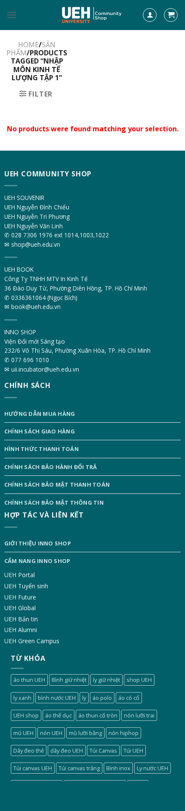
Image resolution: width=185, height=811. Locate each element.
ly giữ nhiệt (106, 680)
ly (84, 698)
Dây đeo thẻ (28, 750)
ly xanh (22, 698)
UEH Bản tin (21, 619)
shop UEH (139, 680)
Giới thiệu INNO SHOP (37, 543)
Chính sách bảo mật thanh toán (57, 484)
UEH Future (20, 597)
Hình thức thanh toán (41, 449)
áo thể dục (58, 715)
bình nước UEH (57, 698)
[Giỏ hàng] (171, 15)
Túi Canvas (103, 750)
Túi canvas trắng (79, 768)
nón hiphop (123, 733)
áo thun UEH (29, 680)
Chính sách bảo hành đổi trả (50, 467)
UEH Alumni (20, 630)
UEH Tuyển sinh (26, 586)
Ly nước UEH (152, 768)
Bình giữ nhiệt (69, 680)
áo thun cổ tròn (97, 715)
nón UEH (51, 733)
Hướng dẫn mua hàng (39, 414)
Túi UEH (133, 750)
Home (28, 44)
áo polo (102, 698)
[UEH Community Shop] (92, 15)
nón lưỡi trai (139, 715)
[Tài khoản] (150, 15)
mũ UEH (23, 733)
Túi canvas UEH (32, 768)
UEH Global (20, 608)
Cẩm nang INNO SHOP (37, 561)
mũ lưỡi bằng (85, 733)
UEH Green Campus (31, 641)
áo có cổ (128, 698)
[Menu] (11, 14)
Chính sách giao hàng (39, 431)
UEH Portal (19, 575)
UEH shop (26, 715)
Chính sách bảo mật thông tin (54, 502)
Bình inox (118, 768)
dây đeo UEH (66, 750)
